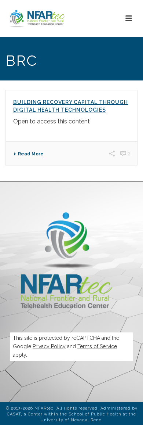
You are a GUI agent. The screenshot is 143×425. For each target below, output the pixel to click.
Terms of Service (97, 346)
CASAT (14, 414)
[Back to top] (126, 411)
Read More (31, 154)
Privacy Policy (49, 346)
